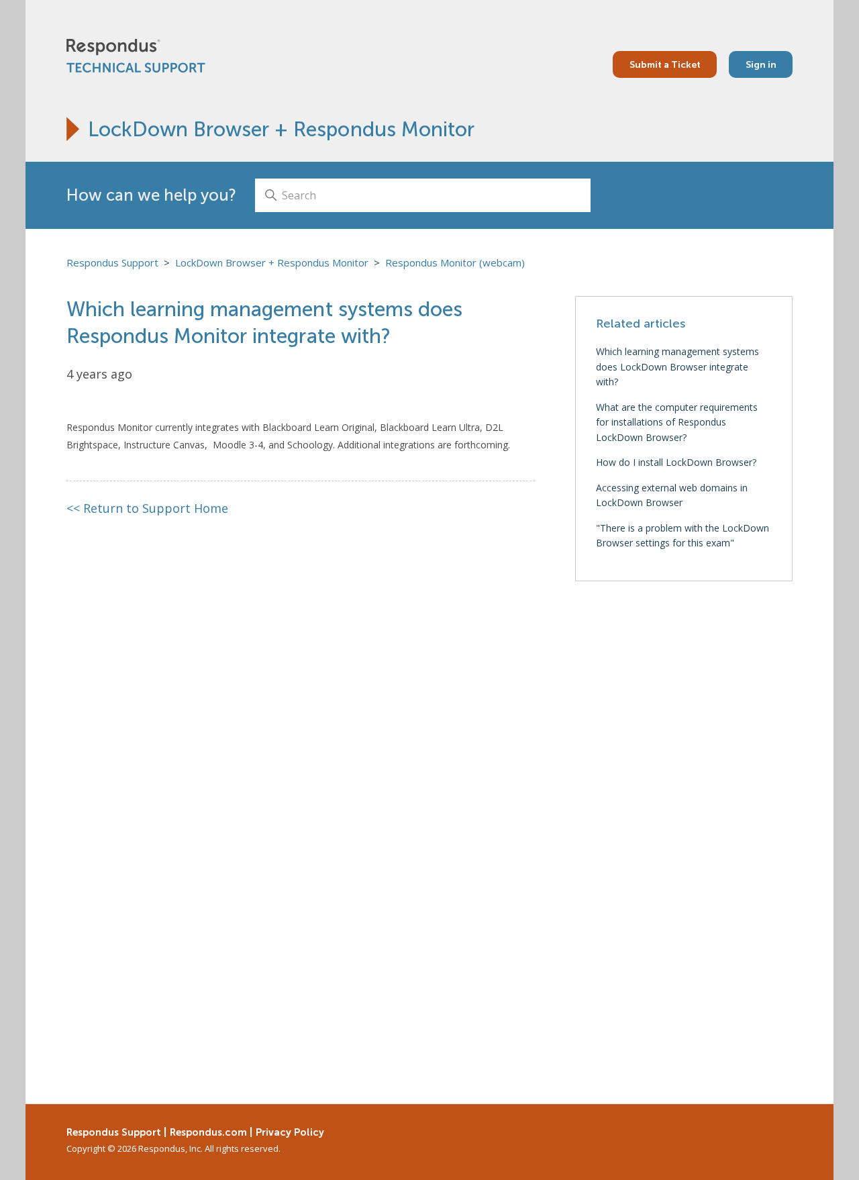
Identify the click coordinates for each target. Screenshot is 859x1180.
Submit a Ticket (665, 64)
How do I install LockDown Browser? (676, 462)
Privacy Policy (290, 1132)
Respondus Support (112, 262)
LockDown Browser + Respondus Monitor (281, 129)
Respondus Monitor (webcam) (455, 262)
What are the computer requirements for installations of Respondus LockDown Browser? (677, 422)
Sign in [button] (761, 64)
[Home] (135, 55)
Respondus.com (208, 1132)
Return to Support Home (147, 508)
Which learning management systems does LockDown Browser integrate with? (678, 366)
